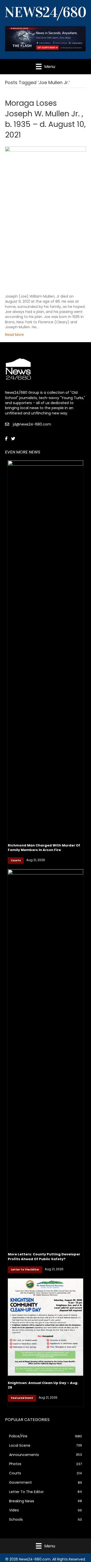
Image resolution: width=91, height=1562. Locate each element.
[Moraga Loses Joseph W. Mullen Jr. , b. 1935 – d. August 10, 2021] (45, 216)
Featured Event (22, 1398)
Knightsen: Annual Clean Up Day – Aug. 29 (43, 1385)
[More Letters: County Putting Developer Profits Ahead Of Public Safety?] (45, 1057)
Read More (14, 334)
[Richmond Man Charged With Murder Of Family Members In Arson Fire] (45, 648)
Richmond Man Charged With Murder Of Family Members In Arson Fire (44, 847)
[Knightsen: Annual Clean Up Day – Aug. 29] (45, 1326)
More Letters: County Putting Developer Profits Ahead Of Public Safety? (44, 1256)
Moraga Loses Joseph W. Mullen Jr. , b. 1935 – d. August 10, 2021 (45, 119)
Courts (16, 860)
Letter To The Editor (25, 1269)
